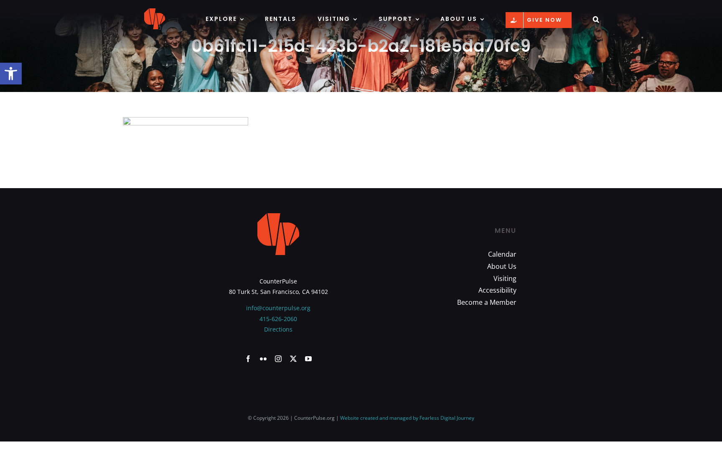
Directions (278, 329)
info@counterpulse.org (278, 308)
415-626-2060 (278, 319)
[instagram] (278, 358)
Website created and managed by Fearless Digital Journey (407, 417)
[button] (11, 73)
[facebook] (248, 358)
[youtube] (308, 358)
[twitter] (293, 358)
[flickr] (263, 358)
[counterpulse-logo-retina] (154, 11)
